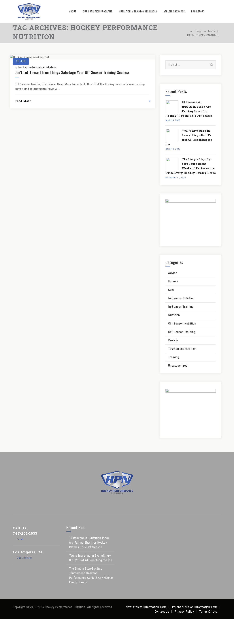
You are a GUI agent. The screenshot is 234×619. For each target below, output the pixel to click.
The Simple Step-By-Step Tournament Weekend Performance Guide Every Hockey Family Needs (91, 575)
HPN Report (198, 11)
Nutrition (174, 315)
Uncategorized (177, 365)
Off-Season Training (181, 332)
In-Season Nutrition (181, 298)
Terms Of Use (208, 611)
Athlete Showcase (174, 11)
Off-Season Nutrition (182, 323)
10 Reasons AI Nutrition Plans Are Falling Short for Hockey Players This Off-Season (89, 542)
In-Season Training (180, 306)
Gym (171, 290)
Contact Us (162, 611)
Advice (172, 273)
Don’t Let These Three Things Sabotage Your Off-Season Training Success (72, 72)
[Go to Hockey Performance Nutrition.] (186, 31)
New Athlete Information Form (146, 607)
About (72, 11)
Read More (23, 101)
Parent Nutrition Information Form (195, 607)
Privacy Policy (184, 611)
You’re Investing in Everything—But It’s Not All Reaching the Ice (90, 558)
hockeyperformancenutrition (37, 67)
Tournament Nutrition (182, 348)
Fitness (173, 281)
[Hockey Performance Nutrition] (29, 11)
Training (173, 357)
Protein (173, 340)
